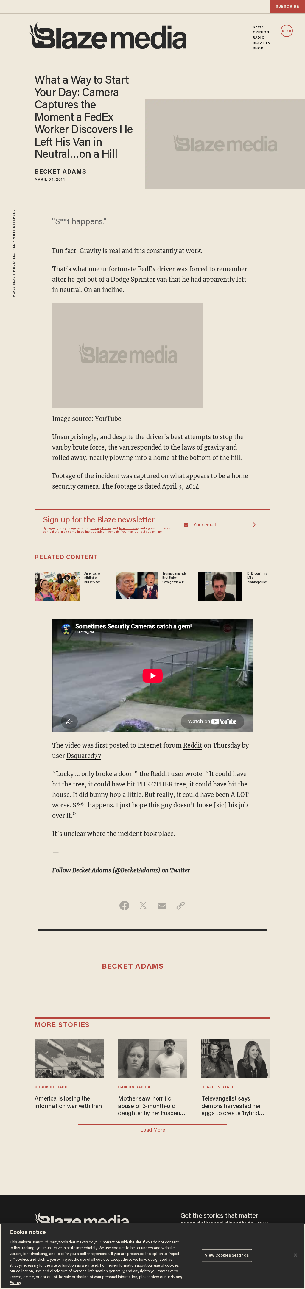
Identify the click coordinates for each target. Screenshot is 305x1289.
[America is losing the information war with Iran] (69, 1058)
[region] (152, 1256)
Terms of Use (128, 528)
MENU (286, 31)
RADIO (259, 38)
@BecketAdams (136, 870)
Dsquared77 (83, 755)
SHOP (258, 48)
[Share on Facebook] (124, 905)
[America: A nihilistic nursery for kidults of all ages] (57, 585)
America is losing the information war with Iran (68, 1102)
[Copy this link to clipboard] (181, 905)
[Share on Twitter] (143, 905)
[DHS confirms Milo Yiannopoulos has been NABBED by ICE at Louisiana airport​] (220, 585)
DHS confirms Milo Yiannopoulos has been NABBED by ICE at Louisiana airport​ (258, 578)
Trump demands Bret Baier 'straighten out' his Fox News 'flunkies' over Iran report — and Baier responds (175, 578)
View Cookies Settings (227, 1255)
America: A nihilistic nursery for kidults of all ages (93, 578)
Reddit (192, 745)
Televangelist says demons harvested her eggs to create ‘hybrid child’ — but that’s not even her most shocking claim (232, 1106)
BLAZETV (261, 43)
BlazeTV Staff (217, 1087)
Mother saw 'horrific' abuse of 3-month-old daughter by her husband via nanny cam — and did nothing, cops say (151, 1106)
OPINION (261, 32)
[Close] (295, 1255)
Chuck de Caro (51, 1087)
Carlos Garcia (134, 1087)
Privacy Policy (101, 528)
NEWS (258, 27)
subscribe (287, 7)
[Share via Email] (162, 905)
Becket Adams (60, 172)
